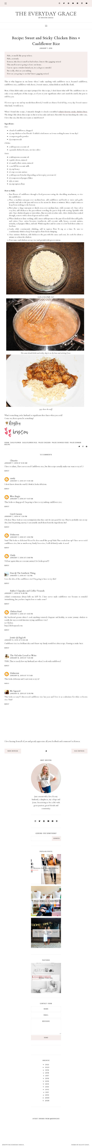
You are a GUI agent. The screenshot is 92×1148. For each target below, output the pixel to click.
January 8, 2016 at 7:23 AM (21, 658)
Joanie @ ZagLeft (18, 637)
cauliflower (15, 442)
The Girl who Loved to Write (23, 655)
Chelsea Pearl (16, 611)
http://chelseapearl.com (13, 625)
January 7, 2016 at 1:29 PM (16, 516)
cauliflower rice (29, 442)
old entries (79, 751)
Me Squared (15, 691)
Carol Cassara (16, 514)
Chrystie (14, 460)
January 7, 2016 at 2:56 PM (21, 537)
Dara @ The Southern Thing (23, 573)
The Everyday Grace (46, 13)
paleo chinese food (60, 442)
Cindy (12, 555)
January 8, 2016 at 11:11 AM (21, 676)
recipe (7, 444)
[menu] (6, 3)
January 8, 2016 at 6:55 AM (16, 640)
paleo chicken (44, 442)
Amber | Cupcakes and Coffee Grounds (27, 591)
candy (12, 478)
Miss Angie (15, 496)
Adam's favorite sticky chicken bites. (72, 112)
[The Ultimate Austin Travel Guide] (46, 947)
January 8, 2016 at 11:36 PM (21, 693)
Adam (7, 442)
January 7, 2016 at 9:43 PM (21, 614)
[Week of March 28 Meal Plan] (46, 915)
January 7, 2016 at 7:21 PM (21, 575)
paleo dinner (75, 442)
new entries (13, 751)
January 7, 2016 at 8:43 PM (16, 593)
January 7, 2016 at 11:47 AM (21, 499)
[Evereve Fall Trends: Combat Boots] (46, 884)
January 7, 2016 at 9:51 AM (16, 463)
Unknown (14, 534)
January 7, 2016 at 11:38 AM (21, 481)
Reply (7, 471)
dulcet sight (84, 1144)
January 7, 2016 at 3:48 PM (21, 558)
